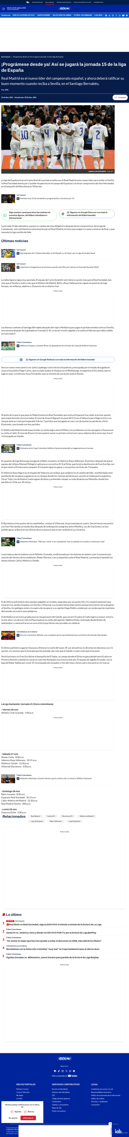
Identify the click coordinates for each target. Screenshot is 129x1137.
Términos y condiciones (99, 1101)
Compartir (122, 97)
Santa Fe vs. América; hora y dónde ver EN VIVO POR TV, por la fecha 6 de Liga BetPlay (51, 932)
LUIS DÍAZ (98, 15)
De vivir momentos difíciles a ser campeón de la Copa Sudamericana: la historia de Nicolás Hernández (63, 635)
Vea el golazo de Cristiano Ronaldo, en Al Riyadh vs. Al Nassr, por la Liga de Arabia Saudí (57, 253)
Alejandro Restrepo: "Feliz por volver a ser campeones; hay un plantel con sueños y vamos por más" (62, 541)
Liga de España (37, 821)
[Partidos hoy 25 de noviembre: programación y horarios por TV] (8, 198)
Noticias (31, 1112)
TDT (53, 1095)
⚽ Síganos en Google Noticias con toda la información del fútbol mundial (60, 359)
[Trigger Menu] (3, 9)
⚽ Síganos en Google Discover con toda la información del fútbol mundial (87, 213)
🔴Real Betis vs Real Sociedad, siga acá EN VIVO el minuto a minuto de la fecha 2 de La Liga (53, 924)
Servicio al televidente (60, 1089)
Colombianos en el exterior (27, 632)
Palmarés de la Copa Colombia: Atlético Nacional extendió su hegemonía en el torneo (56, 448)
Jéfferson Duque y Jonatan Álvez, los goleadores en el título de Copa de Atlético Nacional (58, 345)
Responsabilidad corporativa (101, 1092)
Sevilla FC (51, 816)
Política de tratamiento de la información (105, 1095)
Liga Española (74, 821)
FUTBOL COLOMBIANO (83, 15)
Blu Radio (19, 1095)
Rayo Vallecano (56, 821)
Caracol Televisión (22, 1092)
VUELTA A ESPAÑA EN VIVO (24, 15)
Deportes (17, 1112)
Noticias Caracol (22, 1089)
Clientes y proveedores (60, 1105)
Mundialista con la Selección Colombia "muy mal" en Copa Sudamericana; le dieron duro (52, 949)
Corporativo (95, 1105)
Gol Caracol (49, 2)
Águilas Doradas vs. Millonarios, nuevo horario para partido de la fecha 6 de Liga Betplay (52, 957)
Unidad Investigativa (64, 2)
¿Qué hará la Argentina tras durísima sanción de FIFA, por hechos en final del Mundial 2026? (59, 267)
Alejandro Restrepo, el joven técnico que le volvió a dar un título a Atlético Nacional (55, 778)
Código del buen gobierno (61, 1098)
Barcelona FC (67, 816)
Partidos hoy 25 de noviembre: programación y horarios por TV (47, 198)
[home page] (27, 2)
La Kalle (19, 1098)
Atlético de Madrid (87, 816)
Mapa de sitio (57, 1108)
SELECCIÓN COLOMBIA (62, 15)
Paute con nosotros (59, 1111)
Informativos (98, 2)
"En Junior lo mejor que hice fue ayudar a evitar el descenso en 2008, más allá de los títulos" (54, 940)
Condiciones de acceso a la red (102, 1089)
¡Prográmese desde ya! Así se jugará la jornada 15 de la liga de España (38, 57)
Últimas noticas (37, 2)
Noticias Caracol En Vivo (82, 2)
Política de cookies (97, 1098)
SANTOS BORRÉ (43, 15)
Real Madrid (35, 816)
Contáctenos (56, 1101)
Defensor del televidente (61, 1092)
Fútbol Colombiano (24, 342)
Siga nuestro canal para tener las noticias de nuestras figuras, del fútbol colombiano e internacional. (29, 215)
